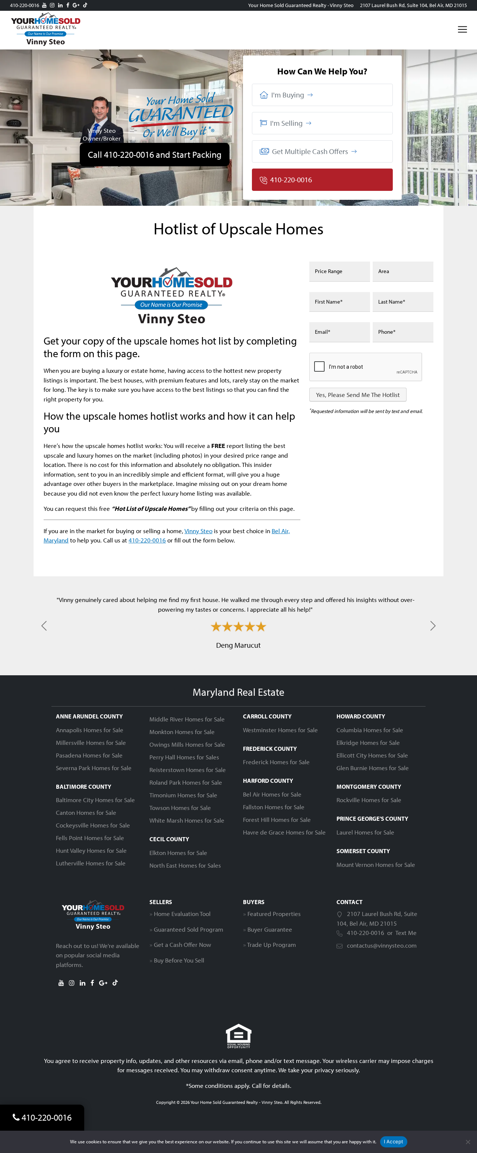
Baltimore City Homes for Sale (95, 800)
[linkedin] (60, 5)
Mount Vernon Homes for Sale (376, 864)
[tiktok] (85, 5)
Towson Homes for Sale (180, 807)
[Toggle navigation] (462, 29)
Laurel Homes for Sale (365, 832)
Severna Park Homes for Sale (94, 768)
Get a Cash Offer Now (182, 944)
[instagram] (52, 5)
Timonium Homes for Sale (183, 795)
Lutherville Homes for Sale (91, 863)
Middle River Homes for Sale (187, 719)
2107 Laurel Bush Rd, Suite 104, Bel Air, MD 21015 (413, 5)
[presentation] (366, 367)
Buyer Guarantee (269, 929)
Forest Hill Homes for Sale (277, 819)
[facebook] (67, 5)
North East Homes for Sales (185, 865)
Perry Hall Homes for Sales (184, 757)
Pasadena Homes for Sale (89, 755)
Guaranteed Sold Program (188, 929)
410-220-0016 (24, 5)
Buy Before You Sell (179, 960)
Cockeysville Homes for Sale (93, 825)
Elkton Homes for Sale (178, 852)
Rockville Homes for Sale (369, 800)
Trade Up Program (271, 944)
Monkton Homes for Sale (182, 732)
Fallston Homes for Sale (273, 807)
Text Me (406, 932)
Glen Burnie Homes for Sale (373, 768)
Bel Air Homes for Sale (272, 794)
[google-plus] (76, 5)
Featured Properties (274, 913)
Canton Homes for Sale (86, 812)
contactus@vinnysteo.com (382, 945)
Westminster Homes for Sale (280, 730)
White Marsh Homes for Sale (186, 820)
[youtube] (44, 5)
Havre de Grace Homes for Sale (284, 832)
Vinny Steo (198, 531)
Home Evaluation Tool (182, 913)
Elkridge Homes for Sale (368, 742)
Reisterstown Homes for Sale (187, 770)
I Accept (394, 1141)
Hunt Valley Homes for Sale (91, 850)
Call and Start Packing (154, 154)
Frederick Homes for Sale (276, 762)
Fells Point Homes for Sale (90, 838)
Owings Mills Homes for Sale (187, 744)
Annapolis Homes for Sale (89, 730)
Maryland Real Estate (238, 691)
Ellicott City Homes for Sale (372, 755)
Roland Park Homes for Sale (185, 782)
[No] (467, 1142)
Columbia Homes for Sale (370, 730)
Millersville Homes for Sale (91, 742)
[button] (322, 95)
